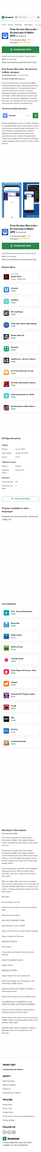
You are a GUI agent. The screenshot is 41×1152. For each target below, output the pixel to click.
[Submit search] (16, 17)
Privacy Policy (7, 1104)
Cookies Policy (8, 1112)
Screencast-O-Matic (11, 833)
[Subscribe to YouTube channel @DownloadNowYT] (13, 1132)
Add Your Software (9, 1085)
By (18, 40)
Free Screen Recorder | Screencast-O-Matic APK (24, 33)
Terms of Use (7, 1108)
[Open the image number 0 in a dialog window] (12, 200)
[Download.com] (7, 17)
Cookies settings (8, 1120)
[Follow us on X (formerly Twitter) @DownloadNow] (9, 1132)
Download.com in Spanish (12, 1093)
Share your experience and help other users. (19, 62)
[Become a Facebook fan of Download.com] (4, 1132)
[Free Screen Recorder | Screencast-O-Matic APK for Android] (5, 36)
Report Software (22, 499)
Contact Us (6, 1089)
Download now (22, 49)
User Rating (14, 42)
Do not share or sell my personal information (18, 1116)
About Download (8, 1081)
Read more (21, 79)
